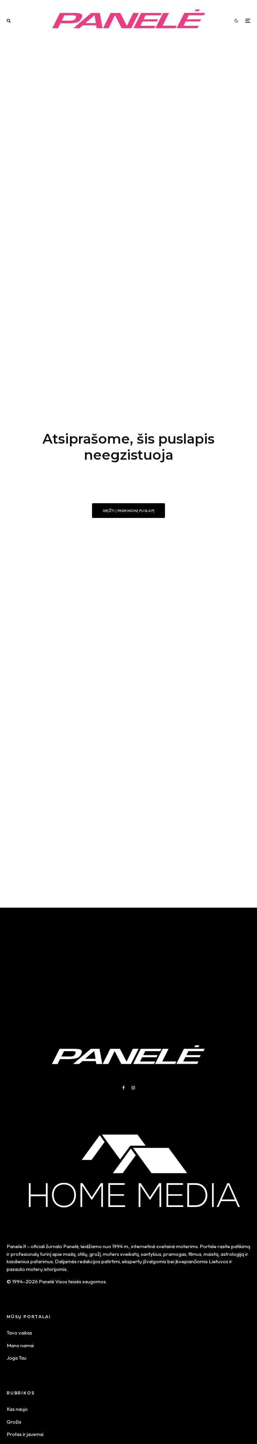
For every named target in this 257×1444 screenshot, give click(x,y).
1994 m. (120, 1246)
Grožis (14, 1422)
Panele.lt (16, 1246)
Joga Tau (16, 1358)
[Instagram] (133, 1087)
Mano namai (20, 1345)
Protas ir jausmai (25, 1434)
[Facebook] (123, 1087)
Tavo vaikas (19, 1332)
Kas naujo (17, 1409)
